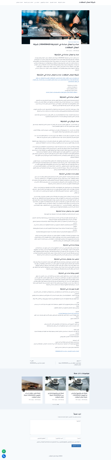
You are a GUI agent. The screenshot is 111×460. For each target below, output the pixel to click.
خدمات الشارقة (61, 2)
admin (74, 50)
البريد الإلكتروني (59, 438)
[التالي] (24, 390)
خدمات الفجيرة (53, 2)
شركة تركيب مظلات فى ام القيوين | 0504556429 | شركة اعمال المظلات (32, 395)
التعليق (78, 421)
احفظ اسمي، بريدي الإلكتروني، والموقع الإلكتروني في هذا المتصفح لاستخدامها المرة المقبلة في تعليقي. (58, 442)
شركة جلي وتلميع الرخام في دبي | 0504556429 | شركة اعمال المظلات (56, 395)
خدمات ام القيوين (45, 2)
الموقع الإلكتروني (41, 438)
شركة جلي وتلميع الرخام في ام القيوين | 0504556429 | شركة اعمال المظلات (79, 395)
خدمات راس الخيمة (28, 2)
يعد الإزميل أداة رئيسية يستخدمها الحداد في (68, 313)
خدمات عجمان (19, 2)
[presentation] (78, 383)
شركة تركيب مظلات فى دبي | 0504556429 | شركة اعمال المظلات (70, 362)
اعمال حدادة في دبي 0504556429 (37, 362)
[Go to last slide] (87, 390)
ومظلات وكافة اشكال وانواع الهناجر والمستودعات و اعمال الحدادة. (61, 92)
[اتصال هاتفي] (4, 456)
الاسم (78, 438)
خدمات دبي (36, 2)
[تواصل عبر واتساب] (4, 451)
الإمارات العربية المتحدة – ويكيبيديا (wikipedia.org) (67, 351)
